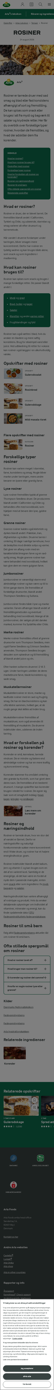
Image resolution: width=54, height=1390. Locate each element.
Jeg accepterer (27, 1368)
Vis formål (27, 1384)
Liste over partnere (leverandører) (15, 1360)
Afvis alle (27, 1376)
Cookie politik (17, 1339)
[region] (27, 1344)
